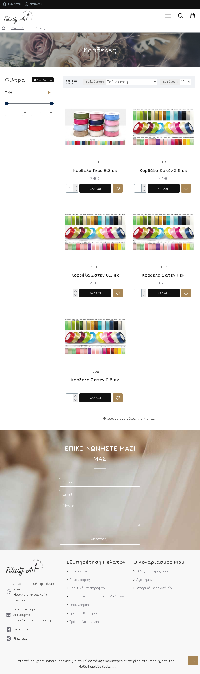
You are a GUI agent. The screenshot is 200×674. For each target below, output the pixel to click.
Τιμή (8, 92)
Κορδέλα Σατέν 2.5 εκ (163, 170)
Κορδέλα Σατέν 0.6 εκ (95, 379)
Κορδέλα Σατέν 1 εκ (163, 275)
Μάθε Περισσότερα (94, 666)
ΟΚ (192, 661)
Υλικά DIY (17, 28)
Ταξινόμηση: (95, 81)
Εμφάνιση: (170, 81)
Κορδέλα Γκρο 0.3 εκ (95, 170)
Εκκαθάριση (44, 79)
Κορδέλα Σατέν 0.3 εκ (95, 275)
